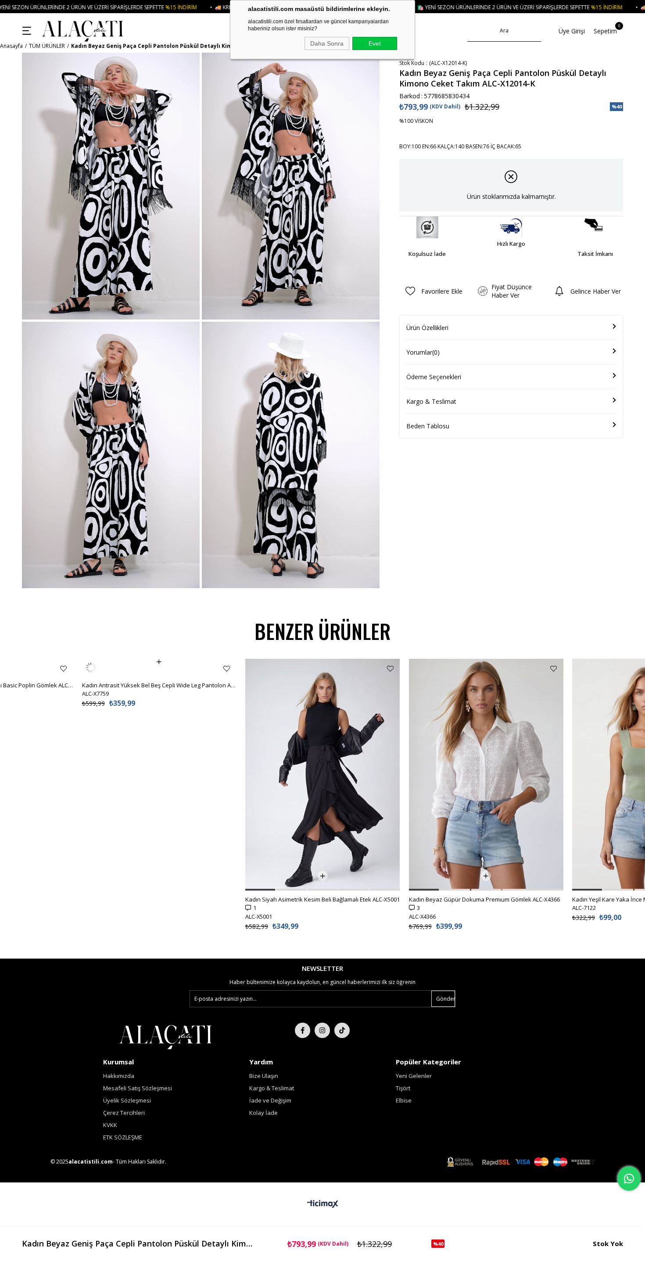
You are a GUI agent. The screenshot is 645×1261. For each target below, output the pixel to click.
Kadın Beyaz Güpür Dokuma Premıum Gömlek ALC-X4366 (484, 899)
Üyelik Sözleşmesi (127, 1100)
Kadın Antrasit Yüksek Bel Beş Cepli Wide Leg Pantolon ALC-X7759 (159, 668)
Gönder (445, 998)
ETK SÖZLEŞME (122, 1137)
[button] (260, 890)
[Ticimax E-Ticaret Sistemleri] (322, 1204)
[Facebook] (302, 1030)
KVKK (110, 1125)
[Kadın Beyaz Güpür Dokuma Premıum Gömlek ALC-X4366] (486, 775)
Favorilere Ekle (63, 668)
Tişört (403, 1088)
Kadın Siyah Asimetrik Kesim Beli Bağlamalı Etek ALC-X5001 (322, 899)
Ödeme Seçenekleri (433, 377)
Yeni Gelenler (414, 1076)
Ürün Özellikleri (427, 327)
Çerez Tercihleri (124, 1113)
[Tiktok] (342, 1030)
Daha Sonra (327, 43)
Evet (375, 43)
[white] (165, 1036)
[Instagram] (322, 1030)
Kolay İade (263, 1113)
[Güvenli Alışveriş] (521, 1162)
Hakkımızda (118, 1076)
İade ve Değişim (270, 1100)
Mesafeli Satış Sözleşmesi (137, 1088)
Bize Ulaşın (263, 1076)
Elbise (404, 1100)
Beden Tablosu (427, 426)
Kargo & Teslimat (431, 401)
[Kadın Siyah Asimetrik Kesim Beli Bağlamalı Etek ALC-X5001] (322, 775)
